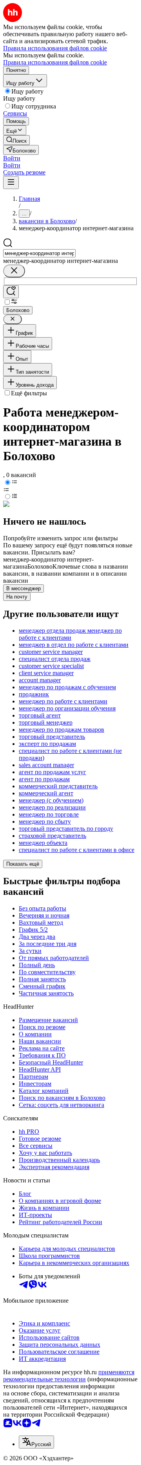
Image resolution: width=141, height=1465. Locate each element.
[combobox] (39, 253)
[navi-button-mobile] (11, 182)
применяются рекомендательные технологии (68, 1375)
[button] (11, 158)
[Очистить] (14, 270)
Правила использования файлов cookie (55, 62)
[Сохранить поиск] (11, 291)
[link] (16, 140)
